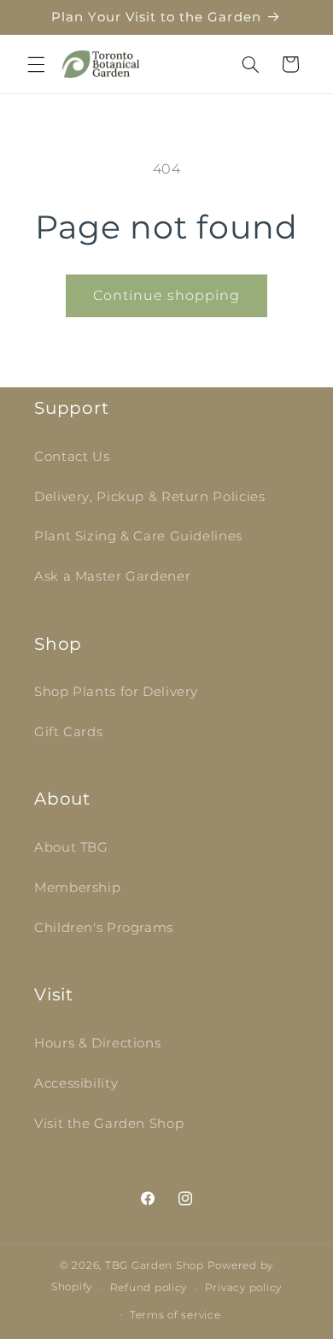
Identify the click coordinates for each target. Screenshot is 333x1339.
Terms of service (175, 1315)
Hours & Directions (97, 1043)
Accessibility (76, 1083)
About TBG (71, 847)
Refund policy (149, 1288)
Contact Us (71, 456)
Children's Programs (103, 927)
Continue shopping (167, 295)
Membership (77, 887)
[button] (36, 64)
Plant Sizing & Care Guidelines (138, 536)
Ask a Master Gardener (112, 576)
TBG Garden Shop (154, 1265)
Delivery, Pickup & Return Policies (149, 496)
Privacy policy (243, 1288)
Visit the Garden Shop (109, 1123)
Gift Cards (68, 732)
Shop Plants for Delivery (116, 691)
